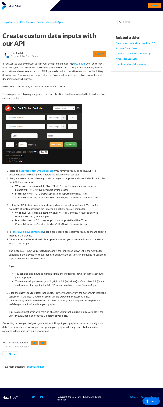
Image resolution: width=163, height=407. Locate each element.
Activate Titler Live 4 (126, 48)
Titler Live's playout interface (27, 231)
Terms (144, 397)
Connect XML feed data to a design (133, 53)
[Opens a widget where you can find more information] (151, 401)
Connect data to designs (49, 22)
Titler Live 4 (26, 22)
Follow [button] (99, 53)
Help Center (9, 22)
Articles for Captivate (126, 58)
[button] (34, 343)
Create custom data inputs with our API (136, 43)
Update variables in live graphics (132, 64)
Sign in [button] (154, 5)
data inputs (79, 63)
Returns (155, 397)
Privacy (134, 397)
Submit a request (36, 366)
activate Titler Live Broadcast (36, 170)
